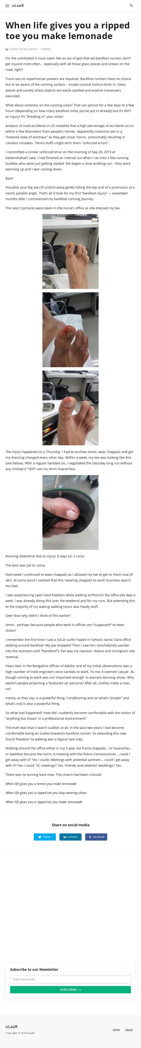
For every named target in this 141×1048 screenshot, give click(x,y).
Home (116, 1029)
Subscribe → (70, 990)
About (129, 1029)
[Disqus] (70, 910)
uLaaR (18, 5)
